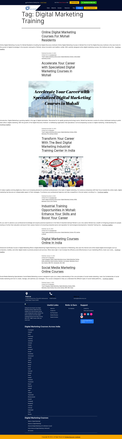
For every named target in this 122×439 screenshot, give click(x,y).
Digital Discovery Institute (72, 437)
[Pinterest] (85, 314)
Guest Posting (50, 287)
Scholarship (56, 262)
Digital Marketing (54, 286)
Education (51, 130)
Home (48, 8)
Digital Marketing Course (60, 259)
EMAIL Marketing (46, 261)
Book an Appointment (90, 7)
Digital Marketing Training (67, 56)
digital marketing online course (53, 56)
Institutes (60, 261)
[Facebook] (81, 314)
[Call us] (51, 293)
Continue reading (5, 125)
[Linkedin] (88, 314)
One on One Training (52, 201)
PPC (52, 262)
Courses (59, 8)
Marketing (72, 261)
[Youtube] (81, 316)
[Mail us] (75, 293)
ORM (49, 262)
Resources (67, 8)
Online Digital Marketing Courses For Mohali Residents (59, 36)
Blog (74, 8)
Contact (79, 7)
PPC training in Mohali (52, 133)
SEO (61, 262)
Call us (52, 296)
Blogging (48, 259)
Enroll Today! (43, 2)
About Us (53, 8)
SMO (63, 262)
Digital (52, 259)
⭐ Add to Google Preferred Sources (87, 321)
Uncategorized (52, 55)
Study (71, 287)
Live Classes (66, 261)
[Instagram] (91, 314)
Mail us (76, 296)
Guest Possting (54, 261)
